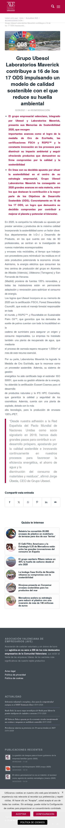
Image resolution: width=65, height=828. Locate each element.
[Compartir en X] (18, 502)
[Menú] (58, 7)
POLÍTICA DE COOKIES (32, 822)
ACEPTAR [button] (21, 814)
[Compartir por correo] (55, 502)
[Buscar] (51, 6)
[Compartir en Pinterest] (37, 502)
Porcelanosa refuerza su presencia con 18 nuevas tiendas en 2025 (30, 728)
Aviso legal (10, 671)
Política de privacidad (15, 674)
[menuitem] (51, 6)
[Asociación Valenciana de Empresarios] (27, 6)
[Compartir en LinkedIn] (46, 502)
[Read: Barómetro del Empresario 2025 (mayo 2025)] (8, 769)
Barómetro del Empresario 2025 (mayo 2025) (31, 766)
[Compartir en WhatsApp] (28, 502)
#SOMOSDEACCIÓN (40, 110)
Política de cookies (14, 678)
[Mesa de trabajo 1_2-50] (32, 40)
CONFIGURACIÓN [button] (45, 814)
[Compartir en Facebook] (9, 502)
